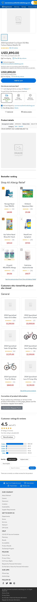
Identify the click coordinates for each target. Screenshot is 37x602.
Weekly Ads (26, 486)
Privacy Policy (6, 558)
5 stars (3, 444)
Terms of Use (6, 555)
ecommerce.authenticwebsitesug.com (12, 64)
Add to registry (27, 112)
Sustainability (6, 507)
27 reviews (15, 48)
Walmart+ (5, 525)
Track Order (13, 486)
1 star (3, 453)
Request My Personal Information (11, 564)
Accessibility (5, 543)
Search (32, 468)
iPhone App (5, 573)
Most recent (12, 459)
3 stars (3, 448)
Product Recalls (6, 546)
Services (16, 7)
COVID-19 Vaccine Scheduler (10, 534)
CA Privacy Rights (7, 561)
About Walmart (6, 495)
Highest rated (24, 459)
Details (16, 108)
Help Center (30, 483)
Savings (24, 7)
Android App (5, 576)
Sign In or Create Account (13, 483)
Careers (4, 498)
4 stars (3, 446)
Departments (8, 7)
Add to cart (18, 80)
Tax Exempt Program (8, 548)
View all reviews (8, 437)
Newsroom (5, 501)
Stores (4, 519)
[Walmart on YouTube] (10, 583)
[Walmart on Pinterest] (14, 583)
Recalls (4, 540)
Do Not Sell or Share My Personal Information (15, 566)
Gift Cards (5, 528)
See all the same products (28, 391)
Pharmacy (5, 537)
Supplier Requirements (8, 509)
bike (16, 126)
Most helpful (6, 463)
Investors (4, 504)
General (21, 126)
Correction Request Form (12, 408)
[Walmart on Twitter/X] (7, 583)
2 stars (3, 450)
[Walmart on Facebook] (3, 583)
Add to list (10, 112)
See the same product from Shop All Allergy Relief (20, 279)
